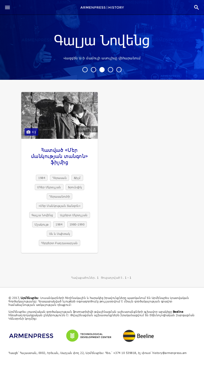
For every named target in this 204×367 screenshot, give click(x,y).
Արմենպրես (29, 297)
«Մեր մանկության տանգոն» (60, 205)
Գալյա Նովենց (102, 40)
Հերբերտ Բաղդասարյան (59, 243)
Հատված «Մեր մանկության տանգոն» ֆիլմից (59, 156)
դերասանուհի (59, 196)
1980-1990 (77, 224)
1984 (41, 178)
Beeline (178, 311)
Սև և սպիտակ (59, 233)
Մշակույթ (42, 224)
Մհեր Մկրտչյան (49, 187)
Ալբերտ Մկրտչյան (74, 215)
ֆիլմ (77, 178)
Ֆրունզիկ (75, 187)
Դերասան (59, 178)
